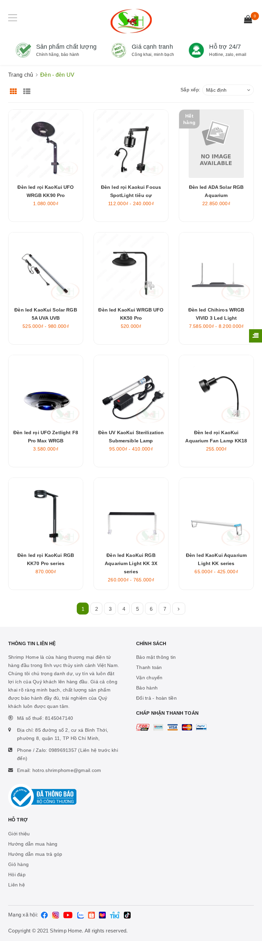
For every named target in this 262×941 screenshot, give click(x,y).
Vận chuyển (149, 677)
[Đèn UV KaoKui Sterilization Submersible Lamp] (131, 389)
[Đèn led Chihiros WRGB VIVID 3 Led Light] (216, 266)
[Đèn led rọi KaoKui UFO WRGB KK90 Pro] (46, 144)
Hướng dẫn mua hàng (33, 844)
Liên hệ (16, 884)
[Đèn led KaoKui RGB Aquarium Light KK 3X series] (131, 512)
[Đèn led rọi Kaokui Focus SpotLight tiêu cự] (131, 144)
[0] (248, 20)
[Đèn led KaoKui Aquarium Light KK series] (216, 512)
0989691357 (63, 750)
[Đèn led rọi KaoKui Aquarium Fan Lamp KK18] (216, 389)
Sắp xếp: (190, 89)
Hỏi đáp (17, 874)
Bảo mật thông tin (156, 657)
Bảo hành (147, 687)
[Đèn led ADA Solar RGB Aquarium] (216, 144)
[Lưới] (14, 89)
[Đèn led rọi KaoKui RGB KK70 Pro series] (46, 512)
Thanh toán (149, 667)
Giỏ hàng (18, 864)
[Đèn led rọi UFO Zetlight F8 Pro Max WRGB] (46, 389)
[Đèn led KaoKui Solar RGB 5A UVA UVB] (46, 266)
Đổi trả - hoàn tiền (156, 698)
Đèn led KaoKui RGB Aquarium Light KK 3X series (131, 563)
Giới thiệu (19, 833)
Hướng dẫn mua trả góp (35, 854)
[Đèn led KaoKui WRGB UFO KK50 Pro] (131, 266)
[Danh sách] (28, 89)
